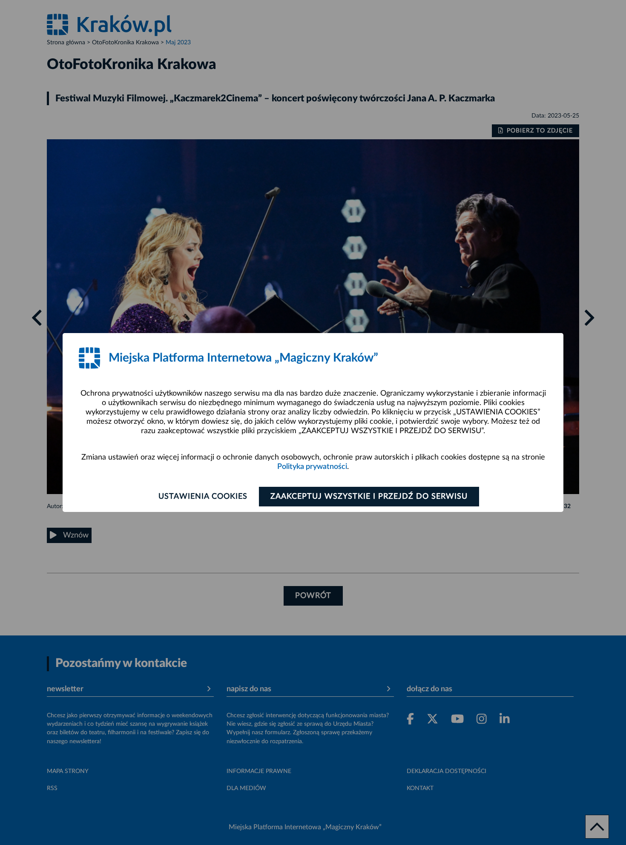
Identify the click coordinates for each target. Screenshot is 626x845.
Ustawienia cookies (202, 496)
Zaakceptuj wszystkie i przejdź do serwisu (369, 496)
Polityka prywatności (312, 467)
